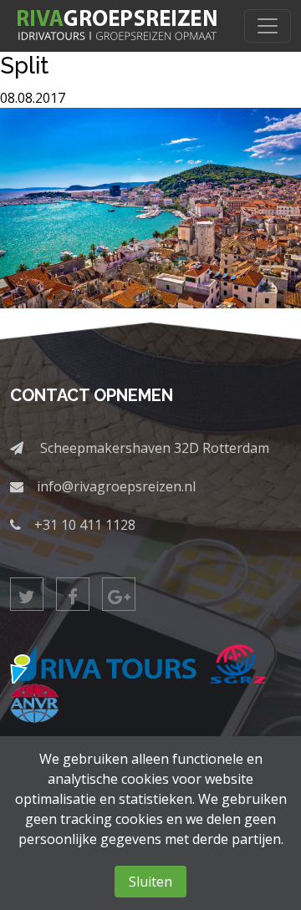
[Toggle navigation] (267, 26)
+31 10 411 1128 (84, 525)
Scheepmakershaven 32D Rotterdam (154, 448)
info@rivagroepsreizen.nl (116, 486)
